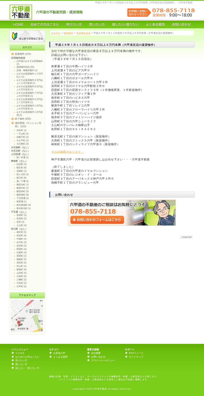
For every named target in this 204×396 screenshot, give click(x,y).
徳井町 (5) (21, 232)
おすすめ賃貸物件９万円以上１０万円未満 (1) (30, 81)
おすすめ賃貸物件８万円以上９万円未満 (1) (30, 88)
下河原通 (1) (23, 198)
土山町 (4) (21, 225)
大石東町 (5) (23, 144)
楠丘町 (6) (21, 167)
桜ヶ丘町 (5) (23, 174)
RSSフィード (136, 353)
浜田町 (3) (21, 245)
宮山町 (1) (21, 266)
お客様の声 (59, 353)
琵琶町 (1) (21, 256)
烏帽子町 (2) (23, 137)
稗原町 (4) (21, 249)
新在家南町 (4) (24, 205)
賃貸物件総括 (83, 33)
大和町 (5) (21, 276)
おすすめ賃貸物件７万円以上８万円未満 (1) (30, 94)
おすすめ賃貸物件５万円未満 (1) (30, 113)
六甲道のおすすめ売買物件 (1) (30, 62)
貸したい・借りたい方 (27, 368)
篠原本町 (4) (23, 191)
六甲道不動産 (100, 389)
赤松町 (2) (21, 130)
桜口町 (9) (21, 178)
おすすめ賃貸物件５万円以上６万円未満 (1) (30, 107)
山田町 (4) (21, 273)
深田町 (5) (21, 262)
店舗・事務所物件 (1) (27, 70)
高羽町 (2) (21, 218)
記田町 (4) (21, 164)
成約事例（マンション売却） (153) (28, 125)
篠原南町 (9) (23, 195)
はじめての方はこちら (27, 356)
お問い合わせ (98, 356)
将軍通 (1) (21, 201)
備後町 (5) (21, 259)
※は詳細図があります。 (67, 151)
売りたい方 (21, 360)
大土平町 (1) (23, 140)
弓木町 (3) (21, 283)
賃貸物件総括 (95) (25, 67)
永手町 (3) (21, 242)
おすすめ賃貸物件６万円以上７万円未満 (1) (30, 100)
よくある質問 (60, 356)
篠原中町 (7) (23, 188)
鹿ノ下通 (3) (23, 181)
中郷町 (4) (21, 239)
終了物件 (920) (23, 118)
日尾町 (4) (21, 252)
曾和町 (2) (21, 215)
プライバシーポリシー (103, 360)
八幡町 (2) (21, 279)
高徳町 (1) (21, 171)
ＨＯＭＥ (56, 33)
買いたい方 (21, 364)
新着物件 (68, 33)
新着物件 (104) (23, 54)
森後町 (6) (21, 269)
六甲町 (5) (21, 286)
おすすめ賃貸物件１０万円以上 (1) (30, 75)
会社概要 (96, 353)
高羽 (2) (20, 222)
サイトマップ (136, 356)
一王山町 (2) (23, 133)
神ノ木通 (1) (23, 157)
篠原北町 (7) (23, 184)
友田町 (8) (21, 235)
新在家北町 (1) (24, 208)
